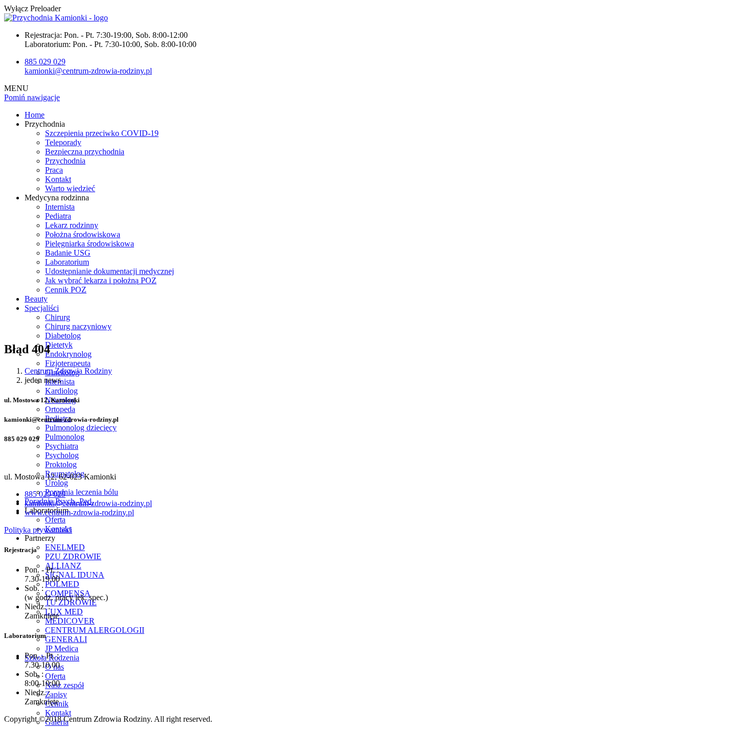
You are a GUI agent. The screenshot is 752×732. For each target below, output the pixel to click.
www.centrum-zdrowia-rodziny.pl (79, 512)
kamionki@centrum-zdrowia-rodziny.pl (88, 70)
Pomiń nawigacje (32, 97)
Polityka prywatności (38, 529)
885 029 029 (45, 61)
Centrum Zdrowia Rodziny (68, 371)
